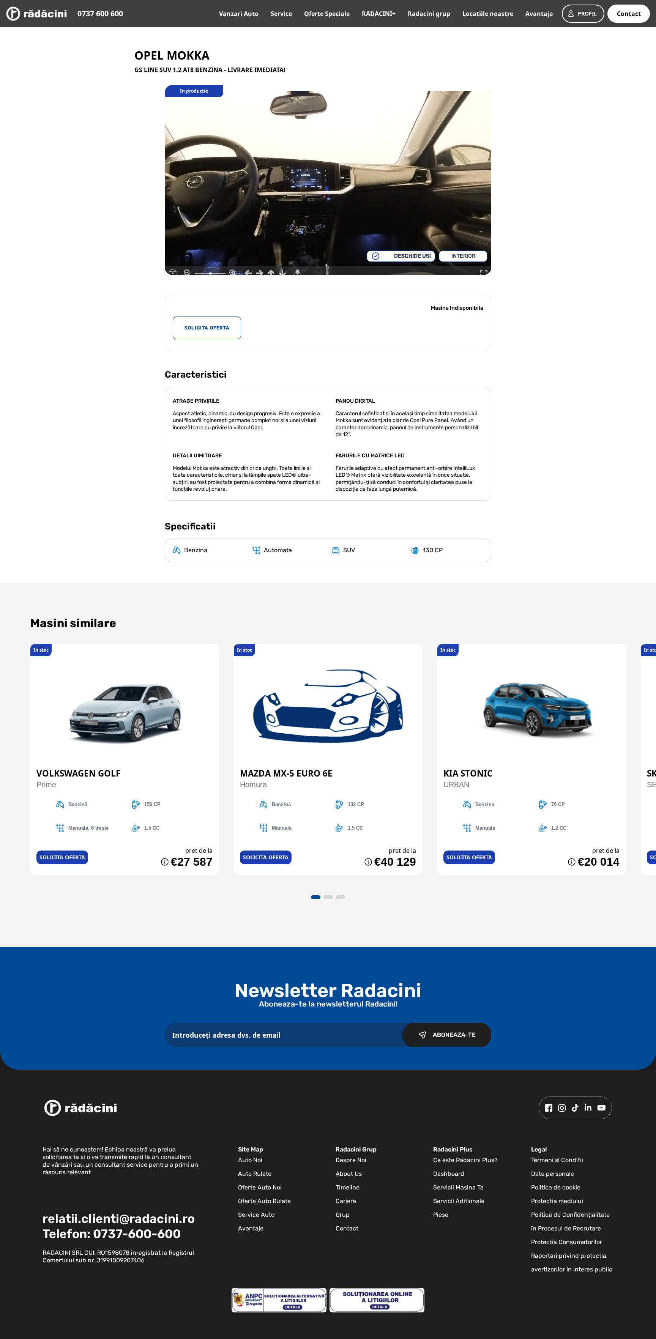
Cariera (346, 1201)
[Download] (297, 273)
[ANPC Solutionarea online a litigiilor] (377, 1300)
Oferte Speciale (327, 13)
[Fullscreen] (483, 273)
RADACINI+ (379, 13)
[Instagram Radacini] (562, 1108)
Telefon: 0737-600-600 (112, 1234)
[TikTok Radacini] (575, 1108)
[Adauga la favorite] (124, 648)
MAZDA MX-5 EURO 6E (286, 773)
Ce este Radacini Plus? (465, 1160)
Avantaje (539, 13)
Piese (440, 1214)
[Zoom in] (233, 273)
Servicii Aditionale (458, 1201)
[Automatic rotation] (172, 273)
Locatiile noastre (487, 13)
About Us (349, 1173)
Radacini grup (429, 13)
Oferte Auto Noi (260, 1187)
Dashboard (448, 1173)
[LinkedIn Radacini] (588, 1108)
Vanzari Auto (239, 13)
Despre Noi (351, 1160)
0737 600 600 (100, 13)
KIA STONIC (467, 773)
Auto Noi (250, 1160)
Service (281, 13)
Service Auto (256, 1214)
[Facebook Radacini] (548, 1108)
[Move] (248, 273)
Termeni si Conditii (557, 1160)
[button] (315, 897)
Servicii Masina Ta (458, 1187)
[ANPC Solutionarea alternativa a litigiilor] (279, 1300)
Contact (629, 13)
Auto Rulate (254, 1173)
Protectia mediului (557, 1201)
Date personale (552, 1173)
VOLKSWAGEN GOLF (78, 773)
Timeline (348, 1187)
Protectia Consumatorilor (566, 1242)
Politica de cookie (555, 1187)
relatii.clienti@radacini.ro (119, 1218)
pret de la (199, 850)
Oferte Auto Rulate (264, 1201)
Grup (343, 1214)
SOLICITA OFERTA (206, 328)
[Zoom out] (187, 273)
